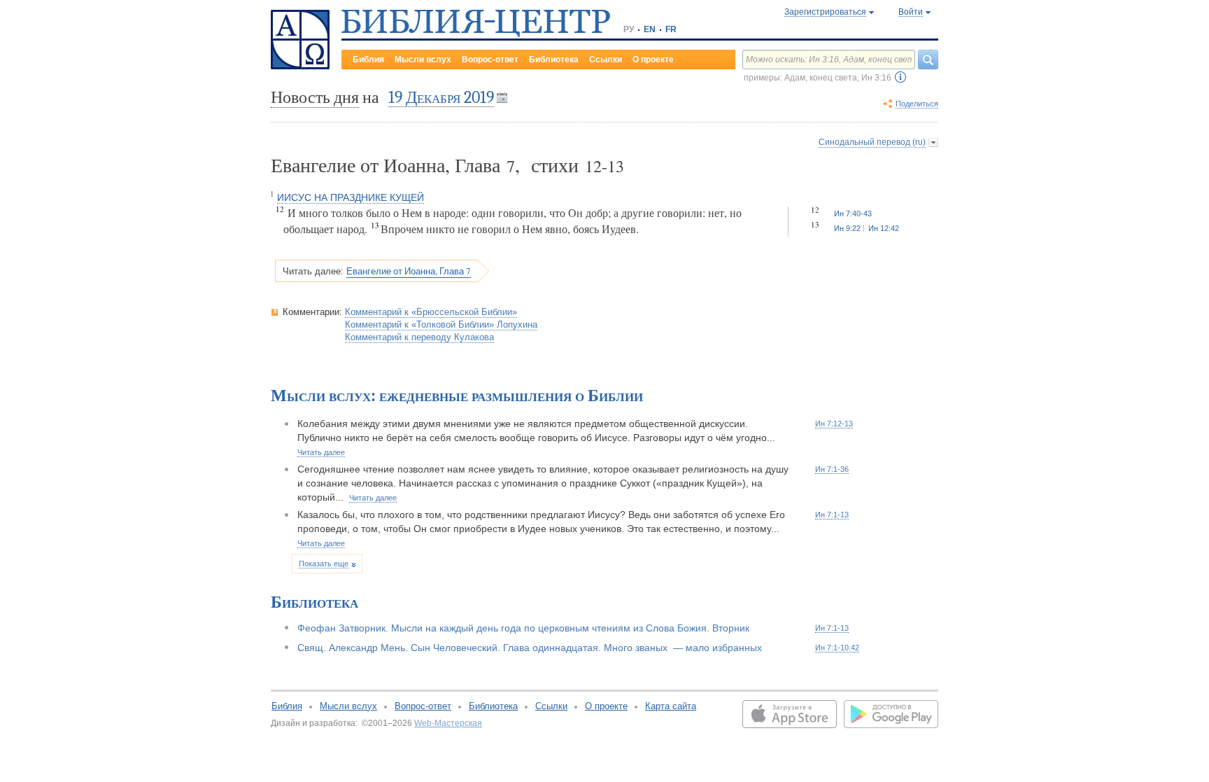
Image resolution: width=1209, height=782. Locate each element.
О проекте (653, 59)
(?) (900, 77)
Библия (368, 59)
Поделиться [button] (917, 103)
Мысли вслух (423, 59)
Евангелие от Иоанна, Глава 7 (408, 271)
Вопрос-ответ (490, 59)
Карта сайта (670, 706)
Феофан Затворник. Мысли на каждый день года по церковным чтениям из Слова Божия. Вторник (523, 628)
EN (650, 29)
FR (671, 29)
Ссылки (605, 59)
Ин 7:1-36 (832, 469)
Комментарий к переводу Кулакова (419, 337)
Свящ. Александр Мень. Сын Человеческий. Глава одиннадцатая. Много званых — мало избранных (529, 647)
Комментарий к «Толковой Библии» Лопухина (441, 324)
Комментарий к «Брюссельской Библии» (431, 312)
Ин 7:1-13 (832, 514)
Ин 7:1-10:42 (837, 647)
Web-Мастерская (448, 723)
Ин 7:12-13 (834, 423)
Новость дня (315, 97)
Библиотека (554, 59)
